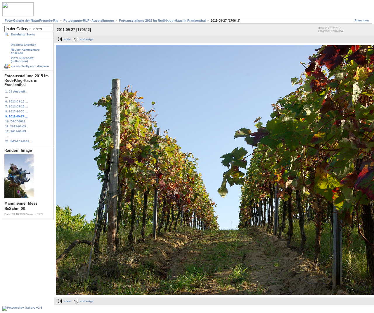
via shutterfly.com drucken (30, 66)
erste (67, 39)
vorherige (87, 39)
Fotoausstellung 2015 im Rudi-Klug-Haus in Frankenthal (162, 20)
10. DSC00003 (15, 121)
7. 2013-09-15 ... (16, 106)
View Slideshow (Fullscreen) (22, 59)
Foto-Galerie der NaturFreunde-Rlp (31, 20)
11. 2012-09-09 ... (17, 126)
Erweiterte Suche (23, 34)
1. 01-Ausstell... (16, 91)
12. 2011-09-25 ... (17, 131)
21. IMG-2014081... (18, 141)
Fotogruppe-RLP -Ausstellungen (88, 20)
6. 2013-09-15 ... (16, 101)
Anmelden (361, 20)
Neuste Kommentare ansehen (25, 51)
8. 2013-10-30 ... (16, 111)
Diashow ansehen (23, 44)
